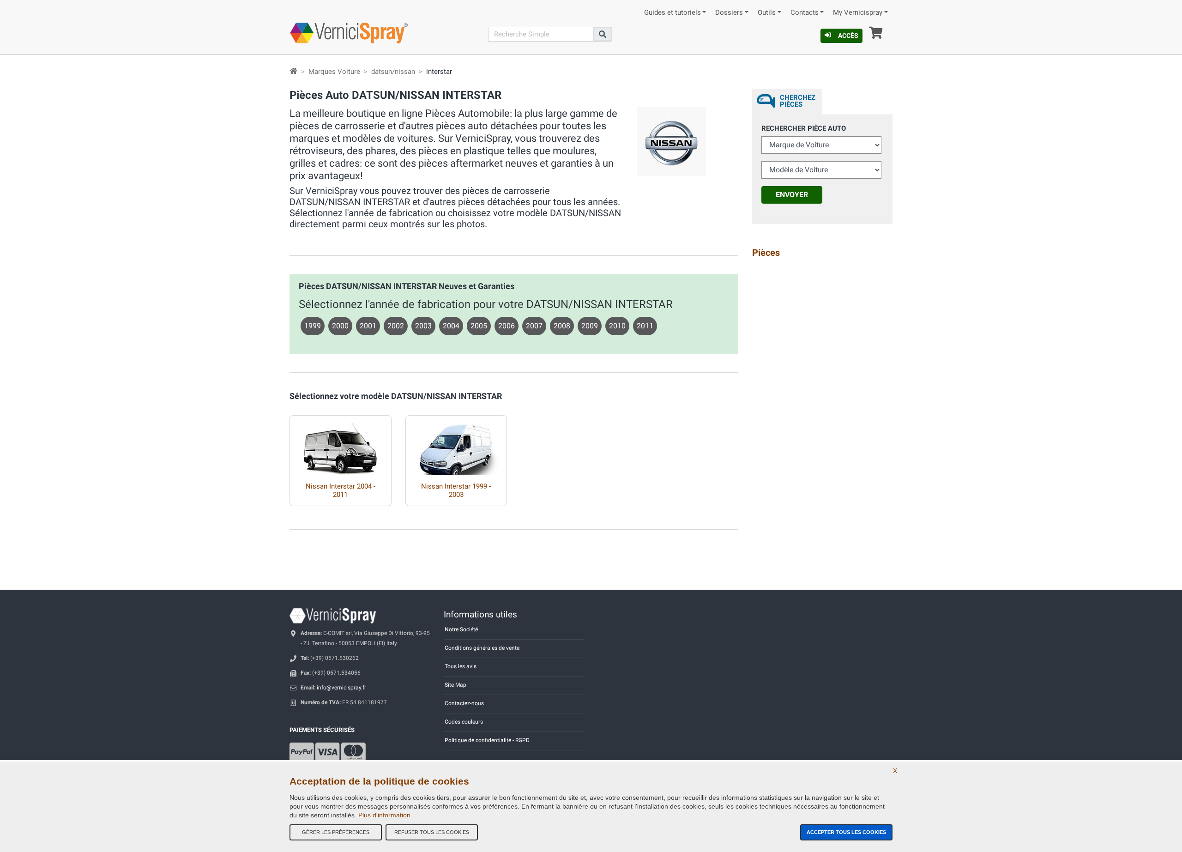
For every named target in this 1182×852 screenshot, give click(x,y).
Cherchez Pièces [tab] (797, 101)
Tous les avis (460, 666)
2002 (395, 325)
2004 (451, 325)
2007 (534, 325)
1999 (312, 325)
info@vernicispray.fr (341, 687)
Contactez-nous (464, 703)
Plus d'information (384, 815)
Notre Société (461, 629)
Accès (848, 35)
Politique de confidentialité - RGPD (487, 740)
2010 (617, 325)
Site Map (455, 685)
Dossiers (729, 13)
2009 (589, 325)
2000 (340, 325)
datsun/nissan (393, 71)
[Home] (293, 71)
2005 (478, 325)
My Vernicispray (857, 13)
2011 (645, 325)
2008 (562, 325)
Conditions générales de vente (482, 648)
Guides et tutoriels (672, 13)
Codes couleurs (464, 722)
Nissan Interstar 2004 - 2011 (340, 490)
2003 (423, 325)
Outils (767, 13)
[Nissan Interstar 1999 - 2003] (456, 445)
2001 (368, 325)
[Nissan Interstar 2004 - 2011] (340, 445)
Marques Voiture (334, 71)
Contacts (804, 13)
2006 (506, 325)
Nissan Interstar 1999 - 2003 (456, 490)
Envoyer (792, 194)
